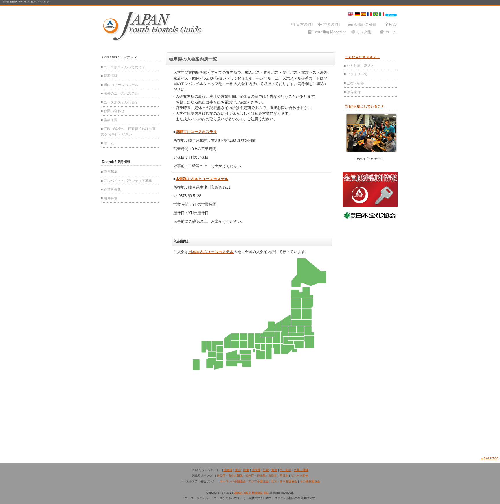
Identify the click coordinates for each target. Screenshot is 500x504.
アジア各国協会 (258, 481)
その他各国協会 (310, 481)
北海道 (228, 470)
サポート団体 (299, 475)
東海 (274, 470)
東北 (238, 470)
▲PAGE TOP (490, 458)
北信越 (256, 470)
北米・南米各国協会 (284, 481)
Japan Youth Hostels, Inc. (251, 492)
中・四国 (285, 470)
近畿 (266, 470)
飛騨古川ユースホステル (196, 132)
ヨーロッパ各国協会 (233, 481)
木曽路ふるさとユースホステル (202, 179)
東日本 (272, 475)
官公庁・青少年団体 (230, 475)
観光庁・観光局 (255, 475)
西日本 (284, 475)
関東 (246, 470)
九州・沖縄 (301, 470)
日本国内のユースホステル (211, 252)
